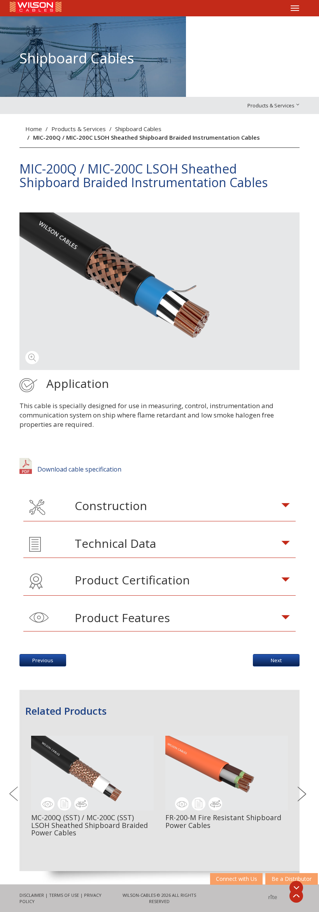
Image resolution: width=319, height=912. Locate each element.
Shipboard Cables (138, 129)
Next (276, 660)
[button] (159, 507)
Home (33, 129)
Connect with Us (236, 878)
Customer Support (248, 28)
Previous (42, 660)
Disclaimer (31, 895)
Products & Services (78, 129)
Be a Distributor (292, 878)
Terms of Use (64, 895)
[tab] (159, 507)
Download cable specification (78, 469)
